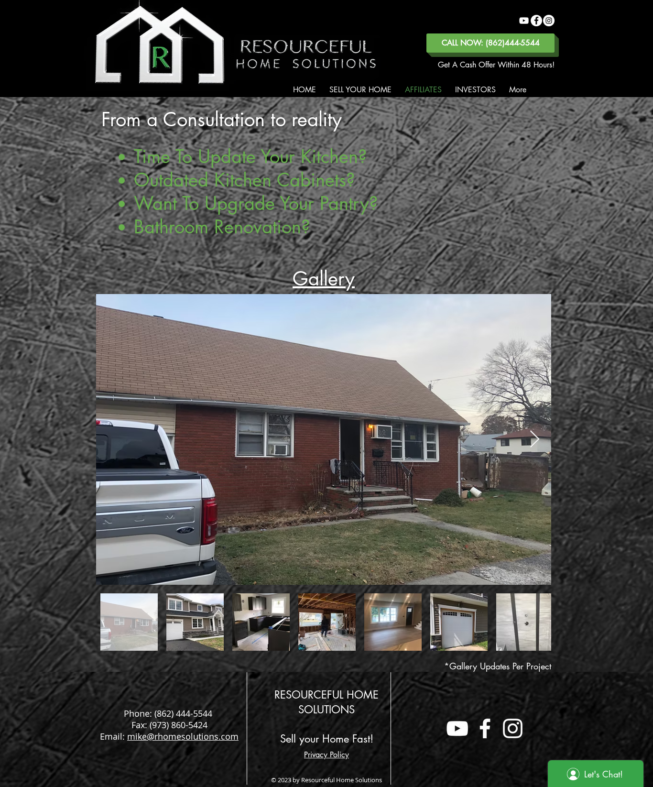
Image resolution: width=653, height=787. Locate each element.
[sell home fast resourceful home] (457, 728)
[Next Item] (534, 439)
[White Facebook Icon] (485, 728)
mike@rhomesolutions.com (183, 736)
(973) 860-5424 (178, 725)
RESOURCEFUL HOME (326, 694)
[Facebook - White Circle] (536, 20)
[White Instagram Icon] (513, 728)
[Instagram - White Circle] (549, 20)
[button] (360, 90)
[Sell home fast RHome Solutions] (524, 20)
